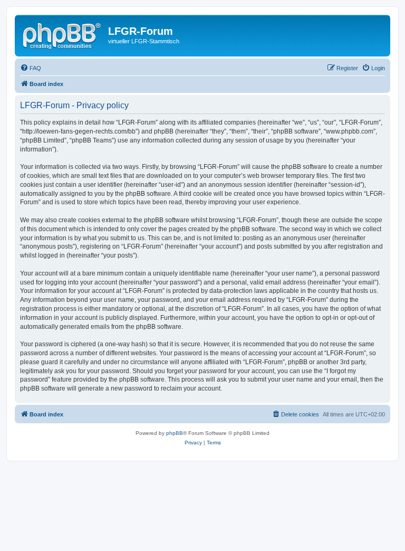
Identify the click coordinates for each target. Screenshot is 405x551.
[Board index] (62, 34)
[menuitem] (30, 68)
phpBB (174, 433)
